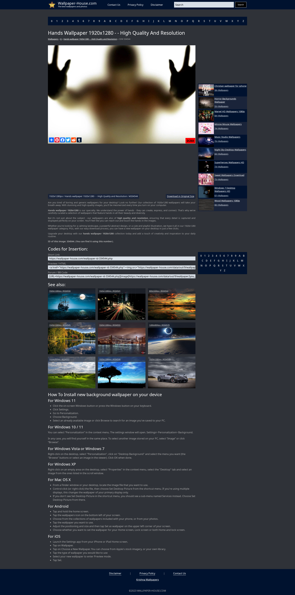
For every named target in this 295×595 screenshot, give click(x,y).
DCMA (190, 140)
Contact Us (114, 4)
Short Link (54, 254)
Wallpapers (53, 39)
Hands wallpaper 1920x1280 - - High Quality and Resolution (90, 39)
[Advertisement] (121, 170)
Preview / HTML (57, 263)
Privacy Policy (135, 4)
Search (241, 4)
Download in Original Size (180, 196)
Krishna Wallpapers (147, 579)
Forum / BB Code (57, 272)
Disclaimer (157, 4)
